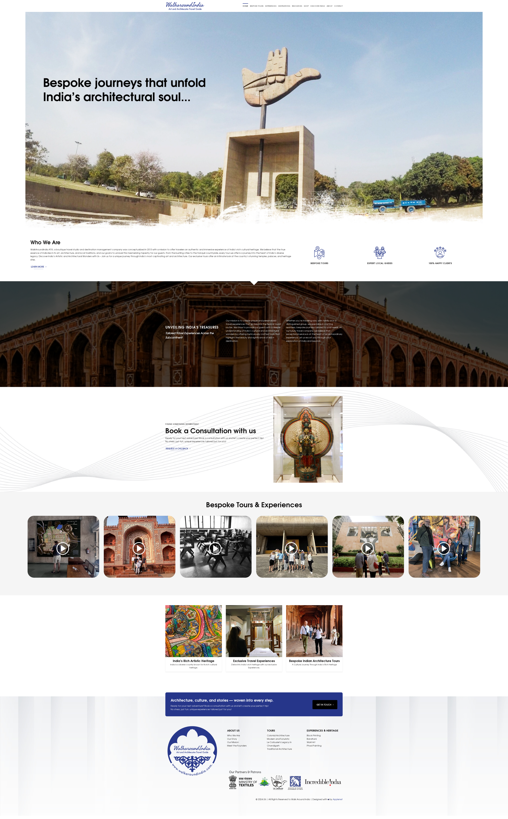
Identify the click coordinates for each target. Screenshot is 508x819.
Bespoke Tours (256, 6)
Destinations (284, 6)
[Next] (344, 439)
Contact (338, 6)
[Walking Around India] (185, 5)
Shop (306, 6)
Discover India (317, 6)
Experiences (270, 6)
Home (245, 6)
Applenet (338, 799)
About (329, 6)
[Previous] (272, 439)
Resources (297, 6)
